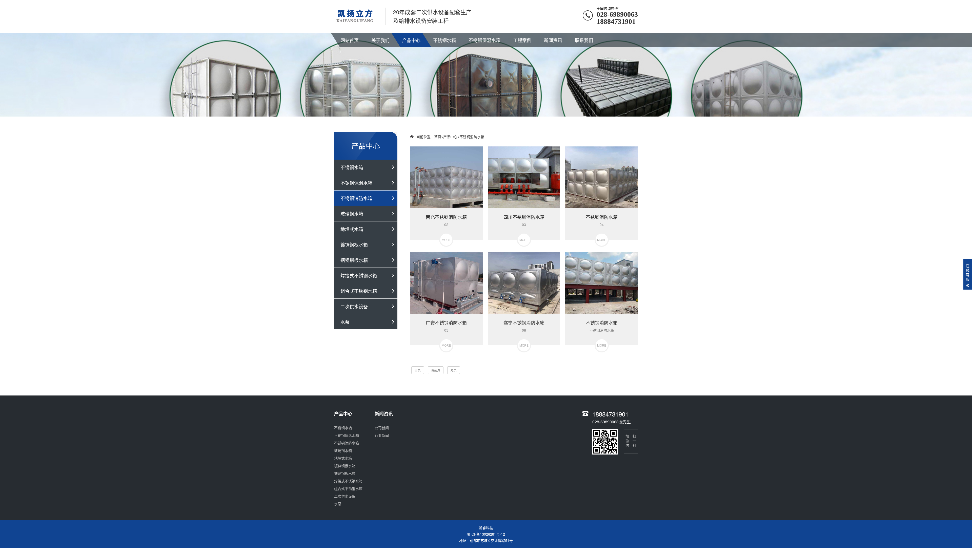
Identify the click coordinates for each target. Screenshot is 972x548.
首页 (437, 136)
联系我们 (584, 40)
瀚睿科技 (486, 527)
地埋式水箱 (351, 229)
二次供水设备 (354, 306)
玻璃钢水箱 (351, 213)
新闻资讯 (553, 40)
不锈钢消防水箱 (356, 198)
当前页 (435, 370)
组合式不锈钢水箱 (358, 291)
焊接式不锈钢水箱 (358, 275)
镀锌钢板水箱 (354, 244)
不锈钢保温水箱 (484, 40)
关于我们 (380, 40)
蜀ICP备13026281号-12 (486, 534)
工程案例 (522, 40)
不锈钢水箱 (444, 40)
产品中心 (411, 40)
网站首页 (349, 40)
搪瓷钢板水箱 (354, 260)
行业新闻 (382, 435)
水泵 (345, 321)
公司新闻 (382, 427)
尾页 (454, 370)
